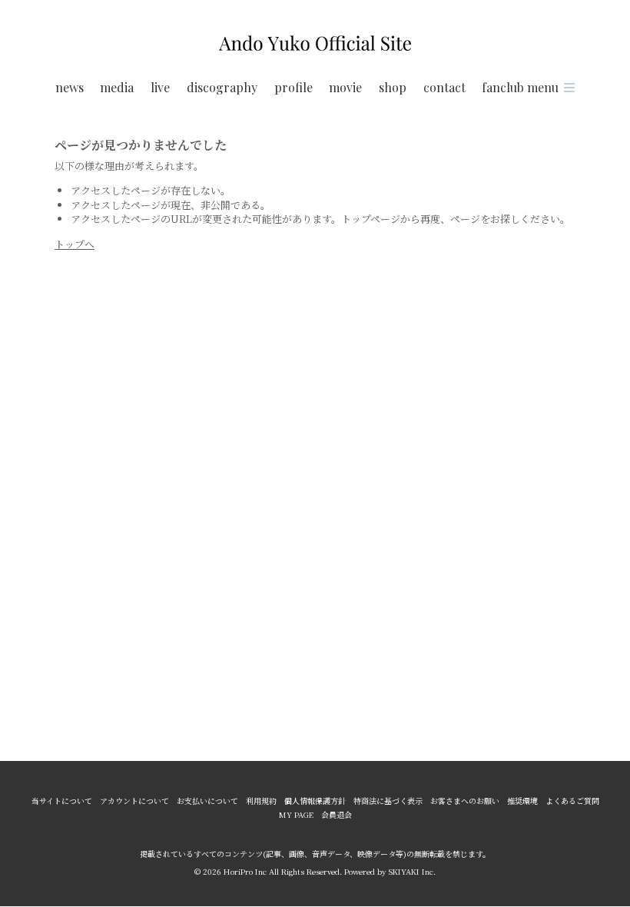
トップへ (74, 244)
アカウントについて (134, 801)
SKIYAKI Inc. (412, 871)
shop (392, 87)
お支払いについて (207, 801)
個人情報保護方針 (315, 801)
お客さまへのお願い (464, 801)
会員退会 (336, 814)
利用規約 (261, 801)
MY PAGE (296, 814)
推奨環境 (522, 801)
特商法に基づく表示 (388, 801)
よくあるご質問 (572, 801)
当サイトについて (62, 801)
